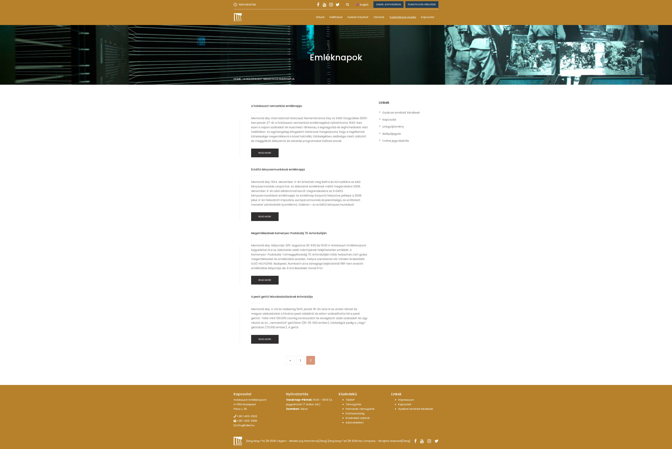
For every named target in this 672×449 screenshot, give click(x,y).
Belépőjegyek (391, 134)
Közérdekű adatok (358, 418)
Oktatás (379, 17)
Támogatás (353, 404)
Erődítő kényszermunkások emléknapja (278, 169)
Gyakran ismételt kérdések (401, 113)
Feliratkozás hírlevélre (422, 4)
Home (237, 79)
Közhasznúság (355, 413)
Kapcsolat (427, 17)
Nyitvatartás (247, 4)
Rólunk (320, 17)
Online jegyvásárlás (388, 4)
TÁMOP (350, 400)
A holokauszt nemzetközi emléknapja (269, 79)
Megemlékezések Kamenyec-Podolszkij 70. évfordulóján (289, 233)
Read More (264, 153)
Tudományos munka (402, 17)
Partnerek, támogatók (360, 409)
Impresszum (406, 400)
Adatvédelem (355, 422)
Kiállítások (336, 17)
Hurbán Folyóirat (358, 17)
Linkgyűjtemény (393, 127)
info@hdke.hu (245, 425)
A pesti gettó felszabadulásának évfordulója (282, 297)
